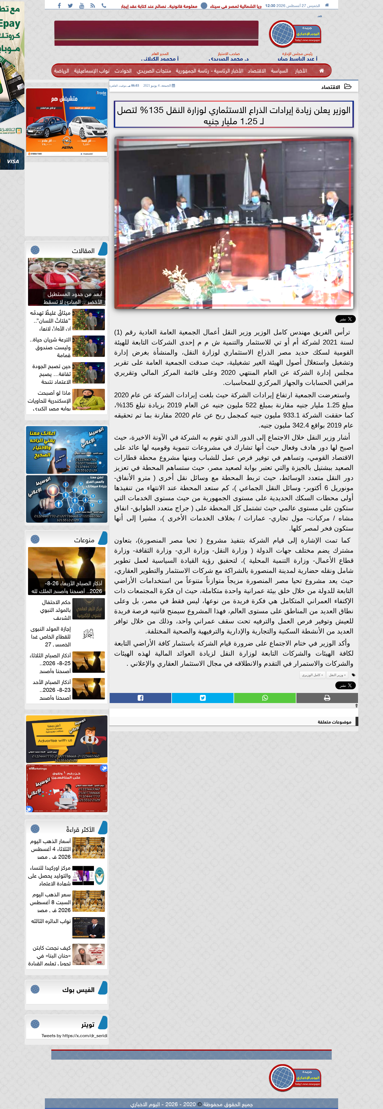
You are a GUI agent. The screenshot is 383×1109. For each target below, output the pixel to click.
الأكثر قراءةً (80, 828)
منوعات (84, 539)
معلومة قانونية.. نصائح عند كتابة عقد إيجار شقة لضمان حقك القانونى (188, 5)
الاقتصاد (330, 86)
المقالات (83, 249)
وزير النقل (336, 675)
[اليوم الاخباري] (66, 450)
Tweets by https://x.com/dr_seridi (74, 1035)
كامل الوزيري (311, 675)
